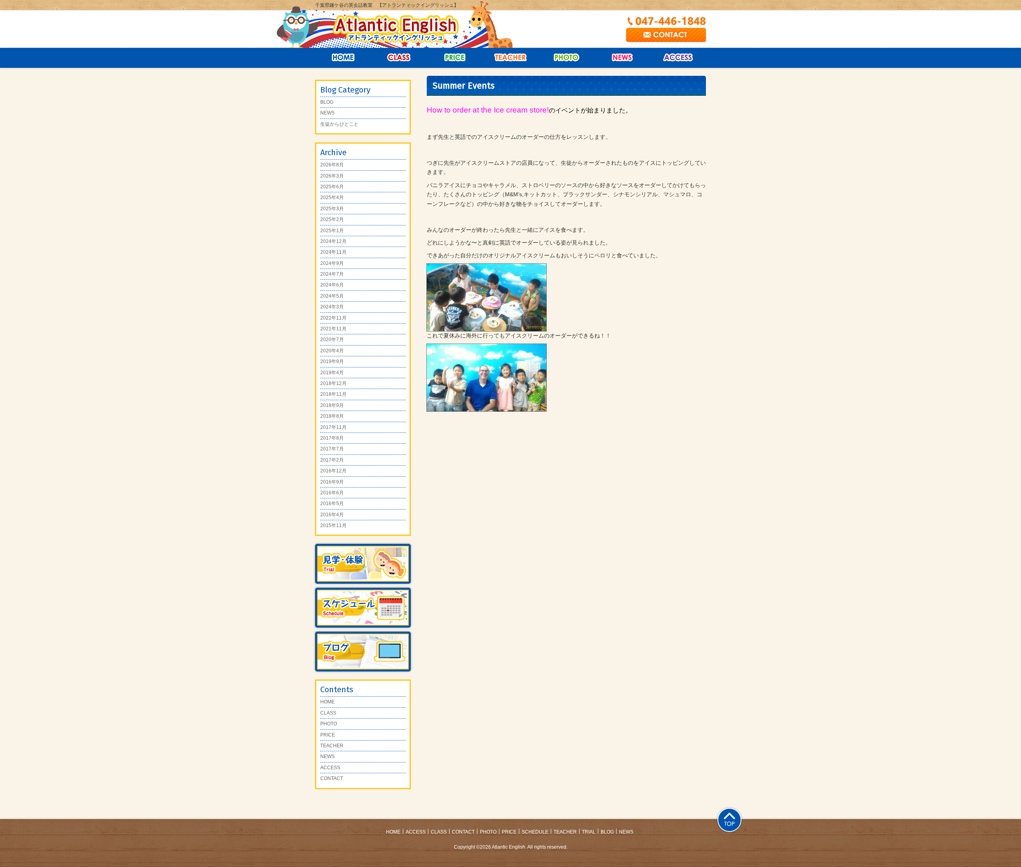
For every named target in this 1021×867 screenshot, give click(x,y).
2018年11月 (333, 394)
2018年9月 (332, 405)
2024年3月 (332, 307)
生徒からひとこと (339, 124)
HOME (327, 702)
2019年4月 (332, 372)
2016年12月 (333, 471)
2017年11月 (333, 427)
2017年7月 (332, 449)
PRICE (455, 58)
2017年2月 (332, 460)
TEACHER (331, 746)
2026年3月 (332, 176)
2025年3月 (332, 208)
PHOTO (328, 724)
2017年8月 (332, 438)
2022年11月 (333, 318)
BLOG (326, 102)
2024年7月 (332, 274)
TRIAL (588, 832)
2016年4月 (332, 514)
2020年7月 (332, 339)
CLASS (399, 58)
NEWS (622, 58)
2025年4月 (332, 197)
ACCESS (678, 58)
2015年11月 (333, 525)
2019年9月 (332, 361)
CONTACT (331, 778)
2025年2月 (332, 219)
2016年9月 (332, 482)
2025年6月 (332, 187)
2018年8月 (332, 416)
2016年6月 (332, 493)
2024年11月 (333, 252)
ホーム (343, 58)
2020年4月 (332, 351)
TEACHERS (510, 58)
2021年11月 (333, 329)
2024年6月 (332, 285)
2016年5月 (332, 503)
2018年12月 (333, 383)
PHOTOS (566, 58)
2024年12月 (333, 241)
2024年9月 (332, 263)
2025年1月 (332, 230)
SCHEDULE (535, 832)
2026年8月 (332, 165)
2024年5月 (332, 296)
